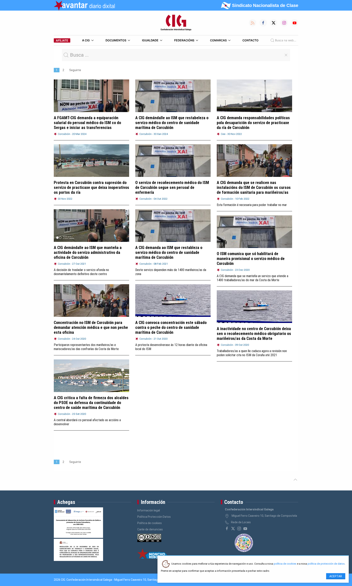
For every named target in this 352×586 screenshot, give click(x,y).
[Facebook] (227, 529)
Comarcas (218, 40)
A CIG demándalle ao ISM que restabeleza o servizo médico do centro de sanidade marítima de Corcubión (171, 122)
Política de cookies (149, 523)
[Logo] (176, 23)
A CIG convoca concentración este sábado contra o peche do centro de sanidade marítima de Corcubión (171, 327)
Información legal (148, 510)
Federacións (184, 40)
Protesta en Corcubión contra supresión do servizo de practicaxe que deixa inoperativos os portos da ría (91, 187)
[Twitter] (233, 529)
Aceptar (335, 576)
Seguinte (75, 70)
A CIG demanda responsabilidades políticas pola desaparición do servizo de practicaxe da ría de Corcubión (253, 122)
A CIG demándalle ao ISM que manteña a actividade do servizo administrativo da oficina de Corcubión (88, 252)
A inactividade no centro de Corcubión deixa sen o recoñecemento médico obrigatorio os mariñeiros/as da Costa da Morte (254, 333)
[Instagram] (239, 529)
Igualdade (150, 40)
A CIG (86, 40)
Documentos (116, 40)
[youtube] (245, 529)
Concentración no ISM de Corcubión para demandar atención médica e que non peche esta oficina (91, 327)
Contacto (250, 40)
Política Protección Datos (154, 516)
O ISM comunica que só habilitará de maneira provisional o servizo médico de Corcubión (251, 258)
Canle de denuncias (150, 529)
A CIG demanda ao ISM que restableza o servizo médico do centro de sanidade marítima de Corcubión (168, 252)
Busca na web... (285, 40)
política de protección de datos (326, 563)
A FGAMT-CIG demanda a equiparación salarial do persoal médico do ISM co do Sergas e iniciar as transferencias (87, 122)
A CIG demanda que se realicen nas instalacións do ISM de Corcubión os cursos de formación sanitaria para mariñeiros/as (254, 187)
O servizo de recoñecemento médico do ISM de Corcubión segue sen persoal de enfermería (172, 187)
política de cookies (285, 563)
